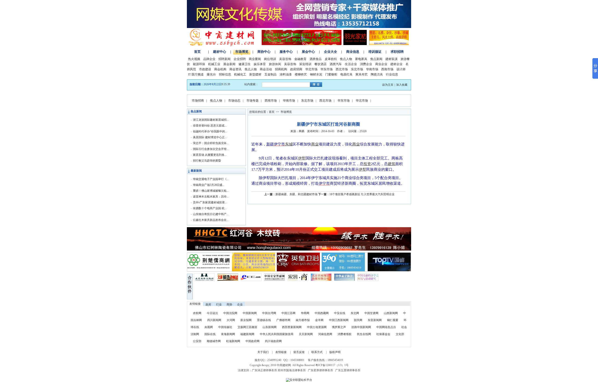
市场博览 (241, 51)
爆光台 (211, 74)
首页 (197, 51)
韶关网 (358, 320)
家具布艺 (362, 74)
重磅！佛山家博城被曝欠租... (211, 190)
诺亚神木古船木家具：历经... (211, 196)
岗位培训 (270, 59)
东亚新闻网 (375, 320)
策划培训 (305, 64)
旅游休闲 (275, 64)
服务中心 (286, 51)
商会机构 (220, 69)
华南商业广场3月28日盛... (208, 185)
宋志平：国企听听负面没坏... (211, 143)
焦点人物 (346, 59)
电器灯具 (346, 74)
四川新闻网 (214, 320)
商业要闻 (255, 59)
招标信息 (225, 74)
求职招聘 (397, 51)
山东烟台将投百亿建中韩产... (211, 214)
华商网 (305, 313)
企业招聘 (240, 59)
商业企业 (381, 64)
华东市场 (326, 69)
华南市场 (372, 69)
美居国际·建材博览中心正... (210, 137)
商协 (229, 304)
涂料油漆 (286, 74)
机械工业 (214, 64)
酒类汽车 (336, 64)
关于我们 (263, 352)
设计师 (401, 69)
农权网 (197, 313)
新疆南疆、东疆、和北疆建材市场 (296, 194)
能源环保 (199, 64)
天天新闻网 (306, 334)
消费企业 (366, 64)
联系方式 (317, 352)
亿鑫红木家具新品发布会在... (211, 220)
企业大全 (330, 51)
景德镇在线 (264, 320)
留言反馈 (299, 352)
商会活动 (266, 69)
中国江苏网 (288, 313)
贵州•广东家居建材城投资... (210, 202)
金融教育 (300, 59)
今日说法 (212, 313)
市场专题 (252, 100)
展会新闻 (229, 64)
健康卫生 (244, 64)
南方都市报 (303, 320)
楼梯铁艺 (301, 74)
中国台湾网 (269, 313)
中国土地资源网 (317, 327)
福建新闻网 (247, 334)
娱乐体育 (260, 64)
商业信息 (352, 51)
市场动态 (234, 100)
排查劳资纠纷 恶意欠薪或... (210, 125)
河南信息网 (325, 334)
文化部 (400, 334)
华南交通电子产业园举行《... (211, 179)
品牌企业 (209, 59)
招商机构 (281, 69)
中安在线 (339, 313)
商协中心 (264, 51)
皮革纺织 (331, 59)
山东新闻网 (270, 327)
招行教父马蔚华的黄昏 (207, 160)
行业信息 (392, 74)
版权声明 (335, 352)
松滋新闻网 (233, 341)
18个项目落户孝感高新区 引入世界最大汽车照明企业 (362, 194)
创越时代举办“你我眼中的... (210, 131)
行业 (219, 304)
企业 (240, 304)
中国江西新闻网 (339, 320)
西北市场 (342, 69)
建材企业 (396, 64)
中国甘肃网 (371, 313)
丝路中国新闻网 (361, 327)
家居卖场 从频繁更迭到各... (210, 154)
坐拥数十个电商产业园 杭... (210, 208)
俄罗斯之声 (339, 327)
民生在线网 (364, 334)
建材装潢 (391, 59)
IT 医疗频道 (196, 74)
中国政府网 (253, 341)
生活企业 (351, 64)
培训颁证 (374, 51)
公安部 (197, 341)
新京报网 (246, 320)
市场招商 (198, 100)
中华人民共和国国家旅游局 (276, 334)
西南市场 (387, 69)
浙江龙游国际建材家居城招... (211, 119)
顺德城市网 (214, 341)
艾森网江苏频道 (247, 327)
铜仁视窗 (392, 320)
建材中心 (219, 51)
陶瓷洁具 (377, 74)
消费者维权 (345, 334)
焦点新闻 (376, 59)
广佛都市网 (283, 320)
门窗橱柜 (331, 74)
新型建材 (255, 74)
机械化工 (240, 74)
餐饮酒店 (320, 64)
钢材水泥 (316, 74)
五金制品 (270, 74)
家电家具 (361, 59)
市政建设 (205, 69)
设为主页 (387, 84)
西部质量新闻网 (292, 327)
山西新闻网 (391, 313)
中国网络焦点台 (386, 327)
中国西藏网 (322, 313)
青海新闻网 (228, 334)
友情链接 (281, 352)
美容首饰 (285, 59)
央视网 (208, 327)
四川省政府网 (273, 341)
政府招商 (296, 69)
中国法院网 (230, 313)
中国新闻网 (250, 313)
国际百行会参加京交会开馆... (211, 149)
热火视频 (194, 59)
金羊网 (319, 320)
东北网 (355, 313)
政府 (208, 304)
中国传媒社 (225, 327)
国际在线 (210, 334)
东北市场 (357, 69)
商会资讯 (235, 69)
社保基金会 (383, 334)
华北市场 (311, 69)
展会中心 (308, 51)
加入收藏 (401, 84)
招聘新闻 (224, 59)
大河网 (231, 320)
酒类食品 (316, 59)
